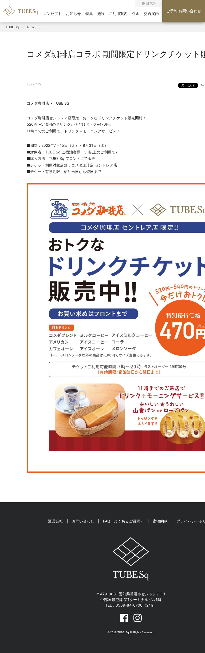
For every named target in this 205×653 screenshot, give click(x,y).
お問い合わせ (83, 521)
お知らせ (73, 14)
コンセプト (52, 14)
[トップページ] (23, 15)
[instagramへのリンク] (137, 618)
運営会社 (55, 521)
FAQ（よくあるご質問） (123, 521)
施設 (101, 14)
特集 (89, 14)
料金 (135, 14)
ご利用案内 (118, 14)
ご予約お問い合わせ (183, 11)
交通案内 (151, 14)
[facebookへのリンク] (124, 618)
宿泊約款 (160, 521)
